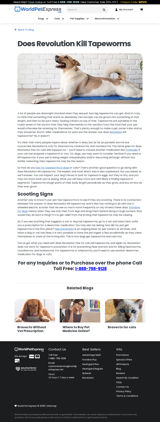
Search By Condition (127, 377)
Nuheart (86, 373)
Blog (118, 368)
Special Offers (124, 359)
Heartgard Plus (90, 364)
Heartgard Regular (92, 368)
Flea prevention (64, 229)
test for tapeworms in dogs (52, 168)
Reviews (120, 373)
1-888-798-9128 (91, 269)
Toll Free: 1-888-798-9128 (57, 356)
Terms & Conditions (127, 395)
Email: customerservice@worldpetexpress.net (62, 366)
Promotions (122, 355)
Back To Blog (25, 30)
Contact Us (122, 386)
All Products (122, 364)
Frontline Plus (89, 359)
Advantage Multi (91, 355)
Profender (131, 150)
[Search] (104, 9)
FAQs (119, 382)
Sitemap (52, 405)
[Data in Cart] (141, 9)
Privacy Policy (123, 391)
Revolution (116, 132)
